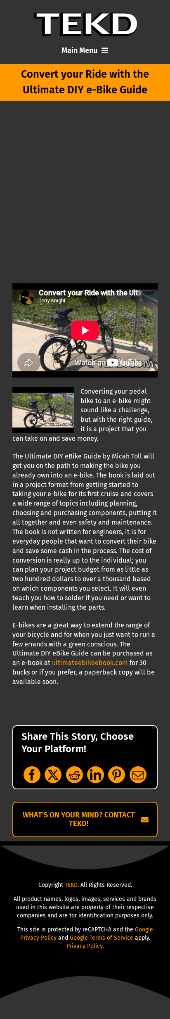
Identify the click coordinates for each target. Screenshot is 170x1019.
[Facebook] (31, 774)
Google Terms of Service (101, 937)
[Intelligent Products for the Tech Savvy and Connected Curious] (85, 15)
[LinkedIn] (95, 774)
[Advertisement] (85, 194)
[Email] (138, 774)
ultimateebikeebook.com (90, 663)
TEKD (71, 884)
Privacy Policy (84, 946)
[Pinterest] (116, 774)
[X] (53, 774)
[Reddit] (74, 774)
